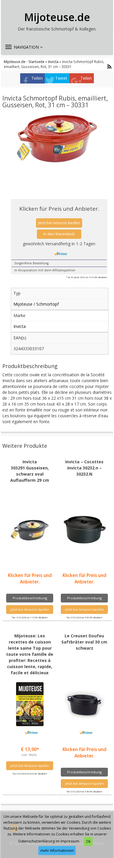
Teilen (37, 78)
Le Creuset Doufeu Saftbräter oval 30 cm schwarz (84, 642)
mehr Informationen (57, 850)
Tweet (61, 78)
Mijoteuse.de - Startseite (24, 61)
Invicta (53, 61)
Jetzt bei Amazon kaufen (59, 222)
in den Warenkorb (59, 233)
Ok (88, 841)
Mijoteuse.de (57, 17)
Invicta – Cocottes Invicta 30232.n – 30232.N (84, 468)
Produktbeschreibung (30, 598)
